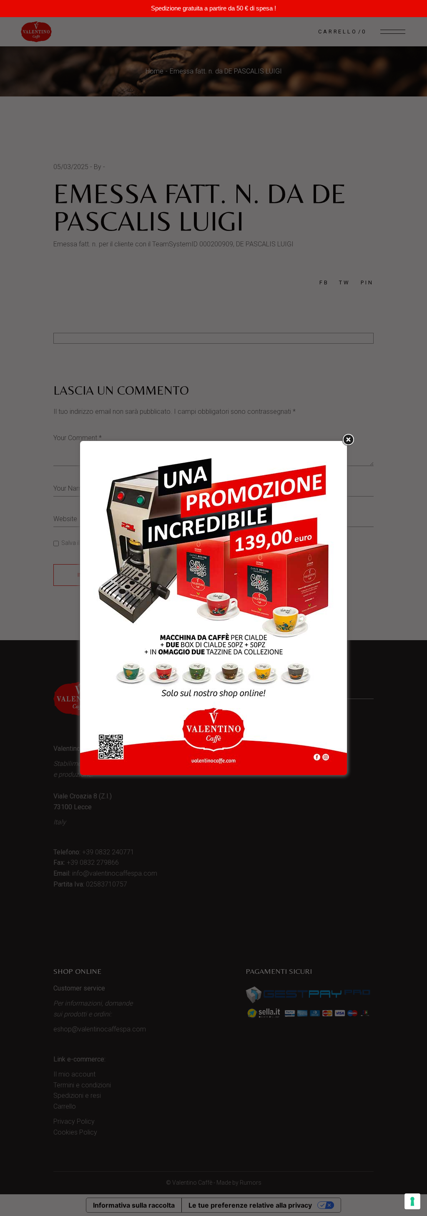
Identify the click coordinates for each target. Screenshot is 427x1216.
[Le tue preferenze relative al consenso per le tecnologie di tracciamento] (412, 1201)
